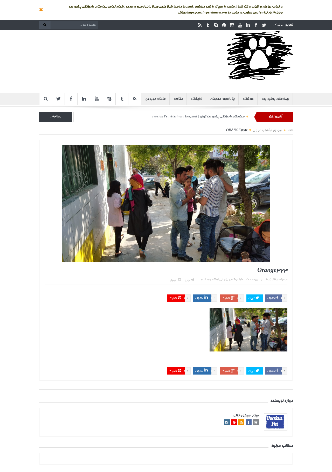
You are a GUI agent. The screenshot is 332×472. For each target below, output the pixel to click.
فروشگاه (248, 99)
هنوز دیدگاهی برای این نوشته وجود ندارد (221, 279)
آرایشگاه (196, 99)
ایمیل (173, 280)
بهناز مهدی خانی (246, 415)
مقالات (178, 99)
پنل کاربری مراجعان (222, 99)
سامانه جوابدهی (155, 99)
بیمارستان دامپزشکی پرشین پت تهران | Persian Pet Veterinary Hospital (198, 116)
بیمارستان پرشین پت (275, 99)
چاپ (187, 280)
